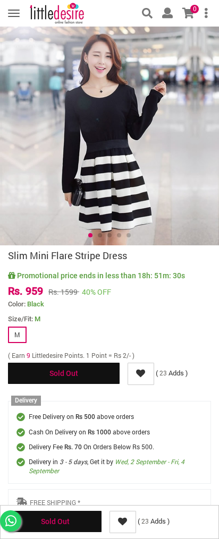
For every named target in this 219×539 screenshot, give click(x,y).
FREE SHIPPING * (55, 502)
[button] (90, 235)
